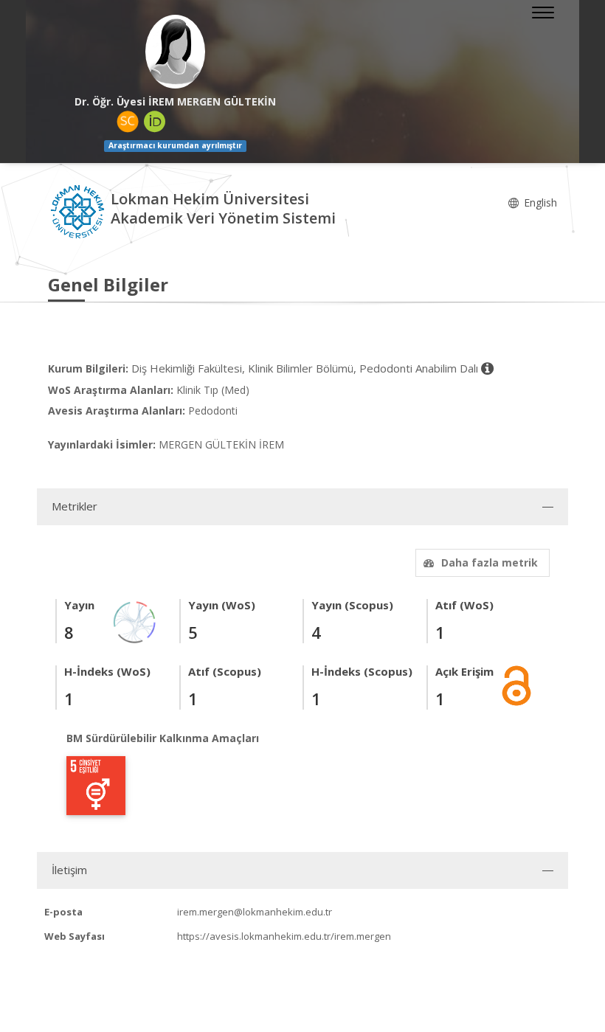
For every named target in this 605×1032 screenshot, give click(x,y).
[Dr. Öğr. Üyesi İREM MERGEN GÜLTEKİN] (175, 52)
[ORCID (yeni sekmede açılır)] (154, 122)
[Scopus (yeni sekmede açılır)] (128, 122)
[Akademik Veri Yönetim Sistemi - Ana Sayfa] (79, 211)
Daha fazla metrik (489, 562)
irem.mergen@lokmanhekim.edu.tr (254, 911)
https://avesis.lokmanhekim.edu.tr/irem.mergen (284, 936)
